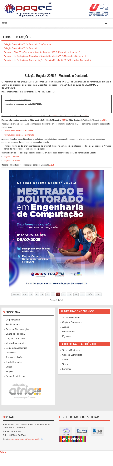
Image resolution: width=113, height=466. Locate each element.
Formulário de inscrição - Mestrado (18, 131)
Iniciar (16, 294)
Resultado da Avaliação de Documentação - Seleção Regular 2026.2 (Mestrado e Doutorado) (47, 60)
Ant (24, 294)
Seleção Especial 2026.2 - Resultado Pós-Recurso (27, 44)
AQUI (55, 116)
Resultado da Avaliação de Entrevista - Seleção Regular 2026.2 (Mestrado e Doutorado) (45, 56)
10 (70, 294)
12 (82, 294)
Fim (98, 294)
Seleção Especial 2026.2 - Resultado (21, 48)
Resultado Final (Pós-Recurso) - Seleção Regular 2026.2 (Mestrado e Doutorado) (42, 52)
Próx (90, 294)
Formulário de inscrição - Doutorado (19, 135)
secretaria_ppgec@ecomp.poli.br (24, 439)
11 (76, 294)
